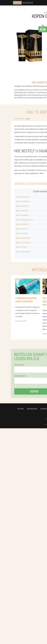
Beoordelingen (32, 409)
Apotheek (20, 409)
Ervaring (44, 409)
